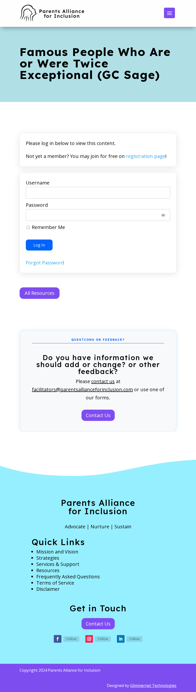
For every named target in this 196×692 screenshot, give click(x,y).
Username (37, 182)
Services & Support (57, 564)
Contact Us (98, 415)
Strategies (47, 558)
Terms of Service (55, 583)
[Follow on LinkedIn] (121, 639)
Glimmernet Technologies (153, 685)
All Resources (39, 293)
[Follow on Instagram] (89, 639)
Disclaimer (48, 589)
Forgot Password (45, 262)
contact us (103, 381)
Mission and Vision (57, 551)
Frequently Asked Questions (68, 576)
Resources (48, 570)
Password (37, 205)
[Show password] (163, 215)
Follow (71, 638)
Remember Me (48, 227)
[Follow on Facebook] (57, 639)
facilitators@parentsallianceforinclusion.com (82, 389)
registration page (145, 156)
